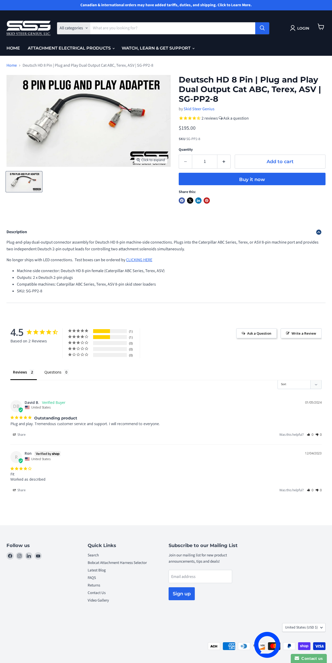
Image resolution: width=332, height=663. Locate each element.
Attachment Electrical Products (70, 48)
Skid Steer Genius (199, 109)
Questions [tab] (52, 372)
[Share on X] (190, 200)
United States (301, 627)
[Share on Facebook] (182, 200)
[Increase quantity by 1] (224, 162)
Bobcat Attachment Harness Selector (117, 562)
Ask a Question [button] (259, 333)
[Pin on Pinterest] (207, 200)
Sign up (182, 594)
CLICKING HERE (139, 260)
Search (93, 555)
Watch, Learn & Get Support (157, 48)
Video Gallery (98, 600)
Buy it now (252, 179)
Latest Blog (97, 570)
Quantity (186, 150)
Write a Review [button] (304, 333)
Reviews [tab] (20, 372)
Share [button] (21, 434)
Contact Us (97, 593)
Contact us (311, 658)
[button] (310, 434)
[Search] (262, 28)
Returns (94, 585)
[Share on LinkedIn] (198, 200)
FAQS (92, 578)
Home (13, 48)
